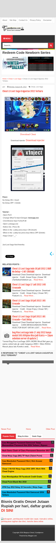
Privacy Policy (35, 20)
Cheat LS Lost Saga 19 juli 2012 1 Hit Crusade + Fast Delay (29, 318)
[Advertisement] (28, 8)
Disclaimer (47, 20)
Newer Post (6, 429)
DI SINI (7, 510)
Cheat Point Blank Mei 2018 (14, 482)
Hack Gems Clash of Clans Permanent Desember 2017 (26, 450)
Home (28, 429)
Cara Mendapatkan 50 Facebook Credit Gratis (22, 477)
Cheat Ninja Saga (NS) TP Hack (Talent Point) (22, 456)
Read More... (39, 280)
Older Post (50, 429)
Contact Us (23, 20)
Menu (8, 39)
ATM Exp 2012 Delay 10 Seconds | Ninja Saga (22, 487)
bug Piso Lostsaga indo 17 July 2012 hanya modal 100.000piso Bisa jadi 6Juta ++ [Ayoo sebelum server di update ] (32, 335)
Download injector (35, 140)
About (4, 20)
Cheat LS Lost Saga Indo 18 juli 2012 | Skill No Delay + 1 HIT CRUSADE (31, 270)
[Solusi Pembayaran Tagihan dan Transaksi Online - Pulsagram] (28, 521)
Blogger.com (32, 536)
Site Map (12, 20)
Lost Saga (39, 87)
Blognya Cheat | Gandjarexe (33, 532)
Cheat (33, 87)
